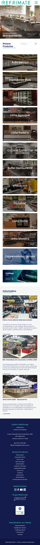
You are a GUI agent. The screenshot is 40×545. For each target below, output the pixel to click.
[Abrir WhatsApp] (35, 540)
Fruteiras (20, 473)
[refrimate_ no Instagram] (15, 490)
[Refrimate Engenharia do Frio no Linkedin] (24, 490)
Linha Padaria (20, 464)
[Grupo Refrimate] (20, 499)
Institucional (20, 427)
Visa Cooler (20, 459)
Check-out (20, 470)
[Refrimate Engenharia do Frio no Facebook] (18, 490)
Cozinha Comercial (20, 466)
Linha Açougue (20, 461)
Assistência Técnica (20, 528)
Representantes (20, 525)
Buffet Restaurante (20, 468)
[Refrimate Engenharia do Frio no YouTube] (21, 490)
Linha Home (20, 475)
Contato (20, 534)
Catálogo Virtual (20, 530)
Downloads (20, 532)
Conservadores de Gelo (20, 479)
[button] (3, 22)
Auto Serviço (20, 455)
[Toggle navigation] (16, 2)
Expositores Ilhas (20, 457)
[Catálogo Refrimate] (20, 276)
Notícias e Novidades (20, 430)
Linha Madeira (20, 477)
